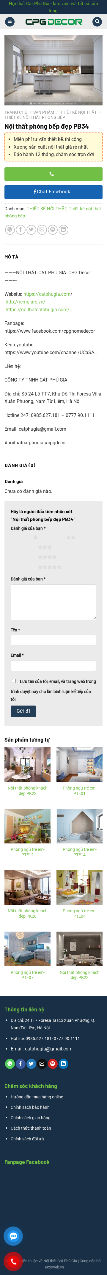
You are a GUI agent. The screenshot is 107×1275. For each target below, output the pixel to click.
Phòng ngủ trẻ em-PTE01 (80, 791)
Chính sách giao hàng (31, 1117)
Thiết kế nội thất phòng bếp (34, 117)
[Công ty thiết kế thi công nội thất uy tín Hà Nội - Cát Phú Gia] (53, 21)
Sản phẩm (43, 112)
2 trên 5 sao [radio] (53, 537)
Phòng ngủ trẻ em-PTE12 (28, 852)
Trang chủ (15, 112)
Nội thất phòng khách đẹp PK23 (80, 975)
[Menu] (10, 22)
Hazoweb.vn (53, 1267)
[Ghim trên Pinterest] (53, 230)
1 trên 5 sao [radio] (20, 537)
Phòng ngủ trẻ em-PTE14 (80, 852)
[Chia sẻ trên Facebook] (21, 230)
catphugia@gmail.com (49, 1049)
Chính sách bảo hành (30, 1107)
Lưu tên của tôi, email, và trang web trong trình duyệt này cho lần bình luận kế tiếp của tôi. (53, 690)
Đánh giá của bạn (28, 528)
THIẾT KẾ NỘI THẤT (78, 112)
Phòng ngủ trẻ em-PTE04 (80, 913)
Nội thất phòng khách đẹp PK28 (28, 913)
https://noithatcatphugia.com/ (38, 309)
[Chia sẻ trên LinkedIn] (63, 230)
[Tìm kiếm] (97, 22)
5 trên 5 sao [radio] (25, 567)
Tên (15, 630)
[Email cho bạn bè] (42, 230)
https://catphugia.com (46, 294)
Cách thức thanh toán (31, 1128)
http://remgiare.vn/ (25, 302)
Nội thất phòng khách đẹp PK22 (28, 791)
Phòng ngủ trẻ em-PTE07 (28, 975)
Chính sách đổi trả (27, 1139)
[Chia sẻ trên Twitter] (31, 230)
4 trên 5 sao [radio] (25, 557)
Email (17, 655)
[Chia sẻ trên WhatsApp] (10, 230)
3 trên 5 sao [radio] (25, 547)
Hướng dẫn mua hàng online (37, 1097)
